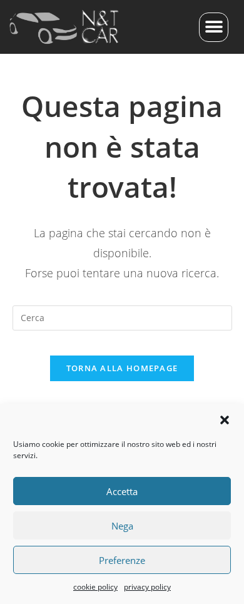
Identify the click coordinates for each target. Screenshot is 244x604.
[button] (224, 420)
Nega (122, 526)
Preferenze (122, 560)
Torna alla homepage (122, 368)
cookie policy (95, 586)
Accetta (122, 491)
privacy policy (147, 586)
